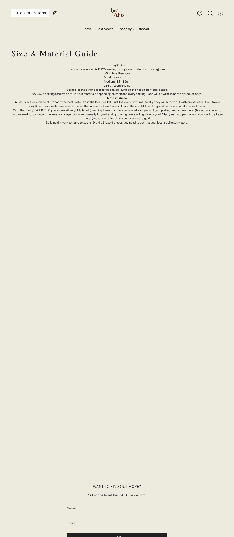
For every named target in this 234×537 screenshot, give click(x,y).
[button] (126, 29)
